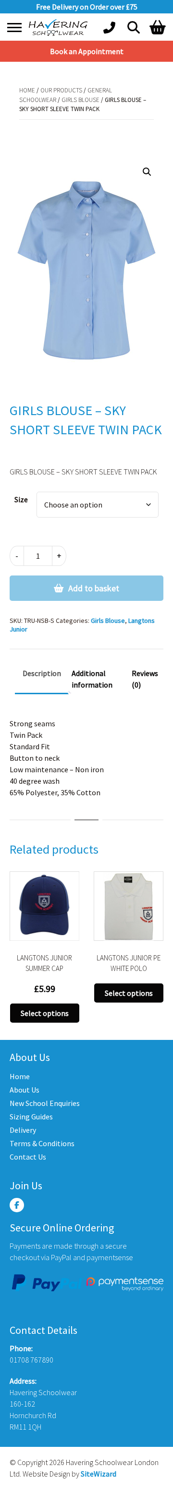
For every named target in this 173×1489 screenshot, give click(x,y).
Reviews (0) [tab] (145, 678)
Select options (45, 1013)
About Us (24, 1089)
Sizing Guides (31, 1116)
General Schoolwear (109, 129)
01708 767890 (31, 1360)
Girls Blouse (80, 100)
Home (27, 90)
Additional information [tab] (92, 678)
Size (21, 499)
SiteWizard (98, 1473)
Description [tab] (42, 673)
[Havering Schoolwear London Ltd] (60, 27)
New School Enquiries (45, 1103)
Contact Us (28, 1157)
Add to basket (93, 588)
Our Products (61, 90)
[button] (147, 171)
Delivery (23, 1130)
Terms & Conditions (42, 1143)
